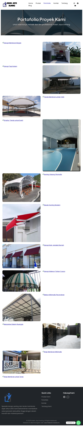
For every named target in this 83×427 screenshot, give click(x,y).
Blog (30, 6)
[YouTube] (75, 5)
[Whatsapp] (78, 423)
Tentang (64, 3)
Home (31, 3)
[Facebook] (77, 3)
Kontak (56, 3)
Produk (38, 3)
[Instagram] (74, 3)
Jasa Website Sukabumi (52, 423)
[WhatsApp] (68, 397)
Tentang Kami (46, 406)
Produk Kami (46, 397)
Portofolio (47, 3)
